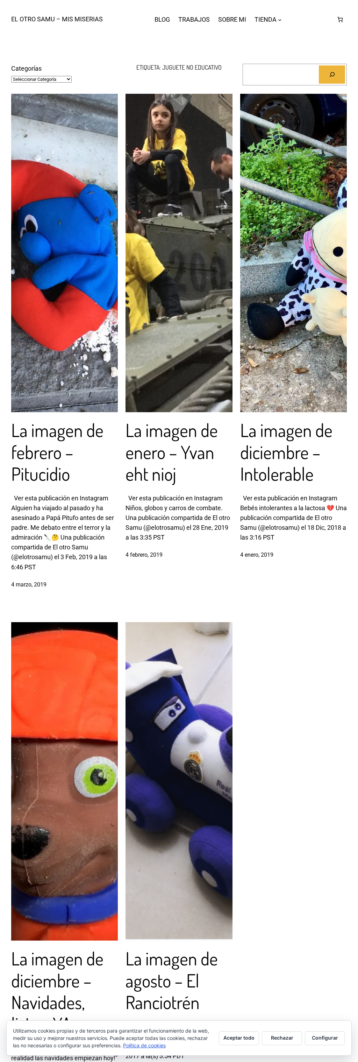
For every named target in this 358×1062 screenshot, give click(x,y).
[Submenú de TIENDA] (280, 19)
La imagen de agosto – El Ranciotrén (172, 980)
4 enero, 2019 (256, 555)
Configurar (325, 1038)
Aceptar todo (239, 1038)
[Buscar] (332, 74)
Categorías (26, 68)
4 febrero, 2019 (144, 555)
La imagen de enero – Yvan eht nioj (172, 452)
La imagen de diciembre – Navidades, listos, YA (57, 991)
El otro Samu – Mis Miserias (57, 19)
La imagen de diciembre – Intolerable (286, 452)
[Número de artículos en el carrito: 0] (340, 19)
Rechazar (282, 1038)
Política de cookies (144, 1045)
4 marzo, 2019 (28, 585)
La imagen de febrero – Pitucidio (57, 452)
